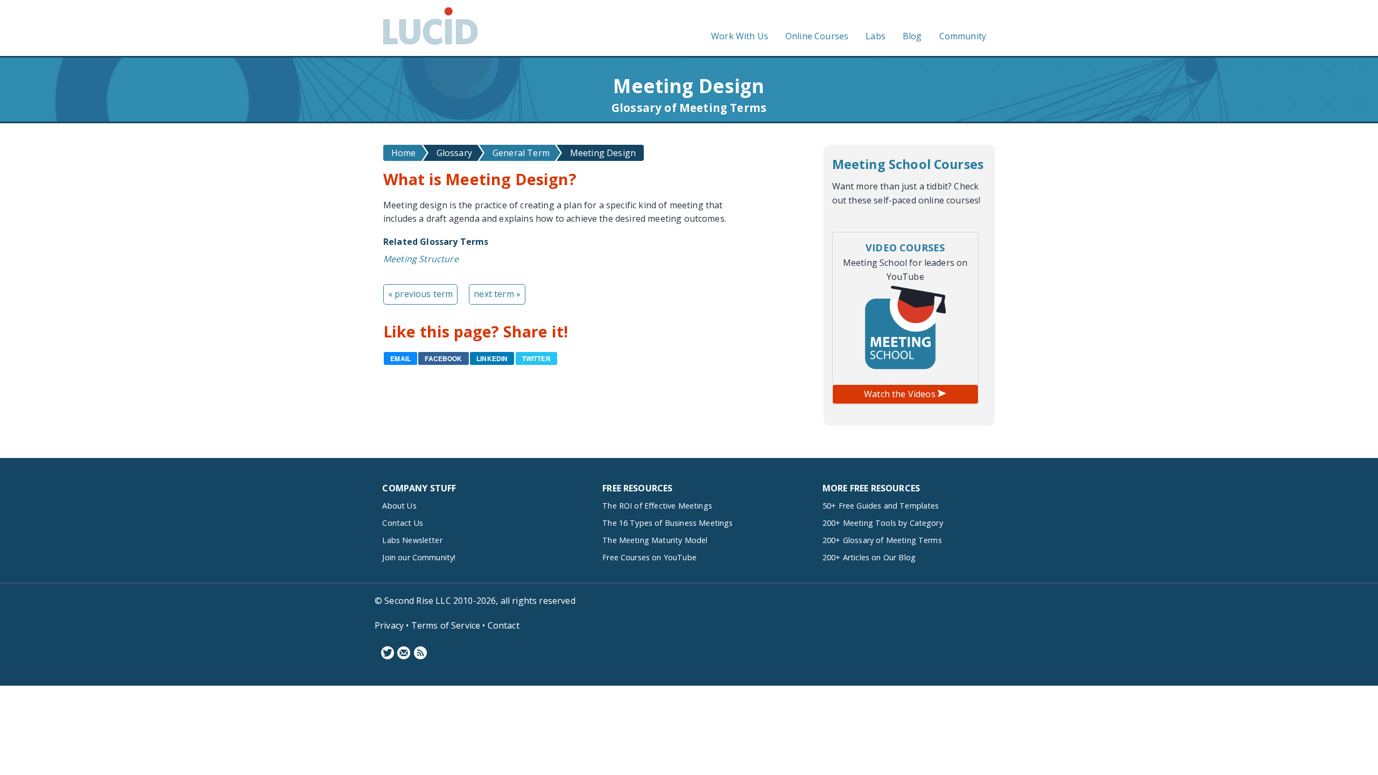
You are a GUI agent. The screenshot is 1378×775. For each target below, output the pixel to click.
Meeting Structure (421, 259)
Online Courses (816, 36)
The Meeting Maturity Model (654, 540)
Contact (503, 625)
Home (403, 153)
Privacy (389, 625)
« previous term (420, 294)
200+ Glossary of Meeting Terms (882, 540)
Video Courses (905, 247)
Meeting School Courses (908, 164)
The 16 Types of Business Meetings (667, 523)
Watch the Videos (901, 394)
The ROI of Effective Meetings (657, 506)
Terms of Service (446, 625)
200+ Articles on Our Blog (869, 557)
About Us (399, 506)
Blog (912, 36)
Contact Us (402, 523)
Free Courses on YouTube (649, 557)
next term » (497, 294)
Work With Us (739, 36)
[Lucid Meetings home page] (430, 44)
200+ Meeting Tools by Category (882, 523)
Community (962, 36)
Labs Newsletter (412, 540)
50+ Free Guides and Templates (880, 506)
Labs (875, 36)
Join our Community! (418, 557)
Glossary (454, 153)
